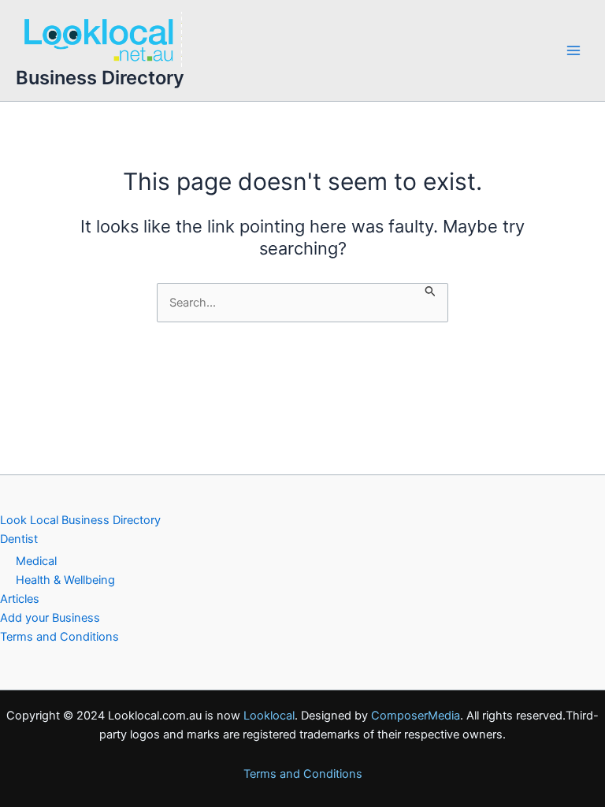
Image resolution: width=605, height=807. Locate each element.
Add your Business (50, 618)
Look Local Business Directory (80, 520)
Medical (36, 561)
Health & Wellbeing (65, 580)
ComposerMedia (415, 715)
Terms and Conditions (59, 637)
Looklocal (269, 715)
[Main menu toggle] (573, 50)
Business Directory (100, 77)
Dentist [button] (19, 539)
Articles (19, 599)
